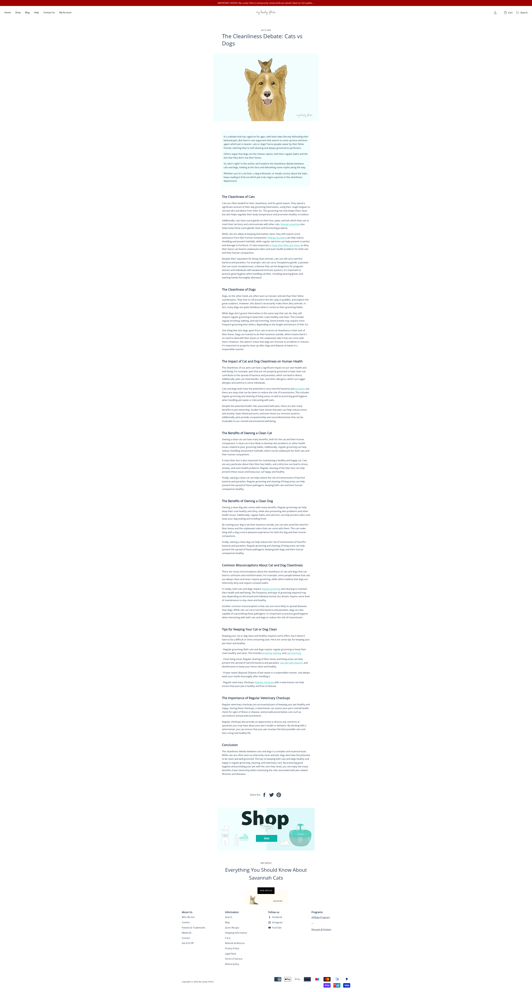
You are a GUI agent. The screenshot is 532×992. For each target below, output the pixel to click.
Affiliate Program (320, 917)
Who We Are (188, 917)
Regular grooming (290, 224)
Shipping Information (236, 932)
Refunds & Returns (235, 943)
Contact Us (49, 12)
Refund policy (232, 964)
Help (36, 12)
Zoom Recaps (232, 927)
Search (228, 917)
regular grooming (271, 588)
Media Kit (186, 932)
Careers (186, 922)
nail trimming (294, 653)
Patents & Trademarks (193, 927)
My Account (65, 12)
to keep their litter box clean (284, 245)
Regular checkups (264, 682)
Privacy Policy (232, 948)
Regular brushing (277, 237)
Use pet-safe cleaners (291, 662)
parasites (300, 388)
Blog (27, 12)
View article (266, 890)
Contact (186, 938)
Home (7, 12)
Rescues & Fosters (321, 929)
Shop (18, 12)
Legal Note (230, 953)
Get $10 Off (188, 943)
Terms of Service (233, 958)
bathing (277, 653)
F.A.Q (227, 938)
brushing (267, 653)
